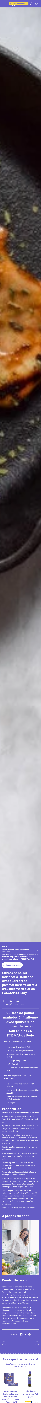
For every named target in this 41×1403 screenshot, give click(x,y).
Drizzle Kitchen (19, 1289)
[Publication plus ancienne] (4, 1343)
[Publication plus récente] (37, 1343)
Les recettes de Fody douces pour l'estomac (15, 950)
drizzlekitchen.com (9, 1323)
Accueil (5, 947)
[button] (31, 3)
